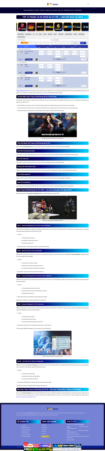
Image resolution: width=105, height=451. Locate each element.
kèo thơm (36, 10)
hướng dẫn (48, 10)
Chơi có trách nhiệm (26, 434)
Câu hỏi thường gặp (26, 436)
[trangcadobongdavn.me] (52, 4)
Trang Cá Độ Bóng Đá (28, 10)
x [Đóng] (26, 443)
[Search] (88, 4)
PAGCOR (57, 154)
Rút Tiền (44, 431)
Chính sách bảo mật (26, 429)
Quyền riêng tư (25, 432)
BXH (62, 10)
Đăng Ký (44, 425)
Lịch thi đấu (54, 10)
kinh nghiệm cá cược (68, 10)
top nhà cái (42, 10)
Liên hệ (43, 433)
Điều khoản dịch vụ (26, 427)
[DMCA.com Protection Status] (45, 436)
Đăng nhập (44, 427)
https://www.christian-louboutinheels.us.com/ (26, 397)
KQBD (59, 10)
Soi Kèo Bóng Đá (77, 10)
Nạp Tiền (44, 429)
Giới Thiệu (24, 425)
